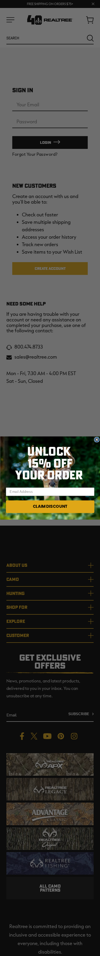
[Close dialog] (96, 440)
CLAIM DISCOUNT (50, 506)
